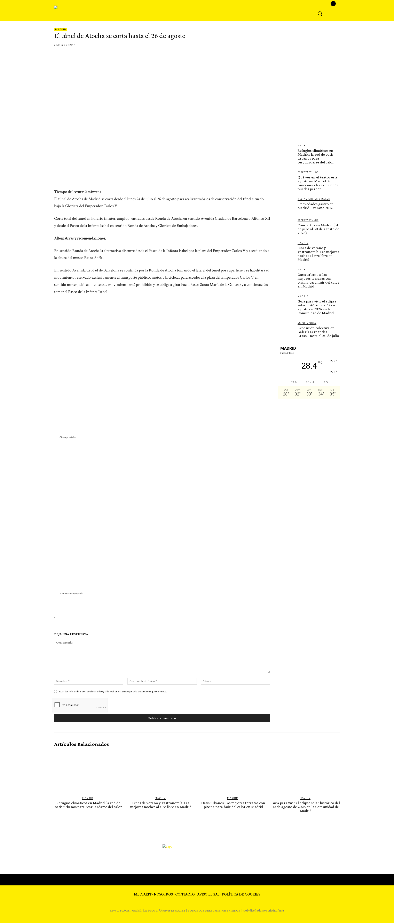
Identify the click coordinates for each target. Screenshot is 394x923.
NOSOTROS (163, 894)
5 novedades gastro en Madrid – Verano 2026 (316, 206)
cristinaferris (276, 910)
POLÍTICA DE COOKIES (241, 894)
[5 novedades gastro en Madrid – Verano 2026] (286, 205)
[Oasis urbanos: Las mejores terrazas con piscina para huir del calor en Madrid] (286, 276)
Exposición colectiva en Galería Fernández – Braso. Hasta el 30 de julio (318, 332)
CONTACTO (185, 894)
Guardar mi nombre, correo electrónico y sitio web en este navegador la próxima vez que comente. (113, 691)
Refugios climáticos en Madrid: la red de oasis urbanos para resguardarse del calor (316, 156)
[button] (320, 13)
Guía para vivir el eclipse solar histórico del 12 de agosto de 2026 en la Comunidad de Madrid (317, 307)
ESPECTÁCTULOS (308, 172)
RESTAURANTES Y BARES (314, 199)
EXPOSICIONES (307, 323)
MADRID (60, 29)
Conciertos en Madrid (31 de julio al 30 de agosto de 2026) (318, 229)
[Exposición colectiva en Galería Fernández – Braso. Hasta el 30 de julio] (286, 329)
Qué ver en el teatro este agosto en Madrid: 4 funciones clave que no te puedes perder (318, 183)
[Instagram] (333, 3)
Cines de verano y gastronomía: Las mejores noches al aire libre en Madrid (318, 254)
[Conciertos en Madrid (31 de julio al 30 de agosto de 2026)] (286, 226)
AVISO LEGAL (208, 894)
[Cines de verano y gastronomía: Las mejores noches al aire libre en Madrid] (286, 249)
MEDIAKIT (142, 894)
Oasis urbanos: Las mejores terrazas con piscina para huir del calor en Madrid (318, 280)
